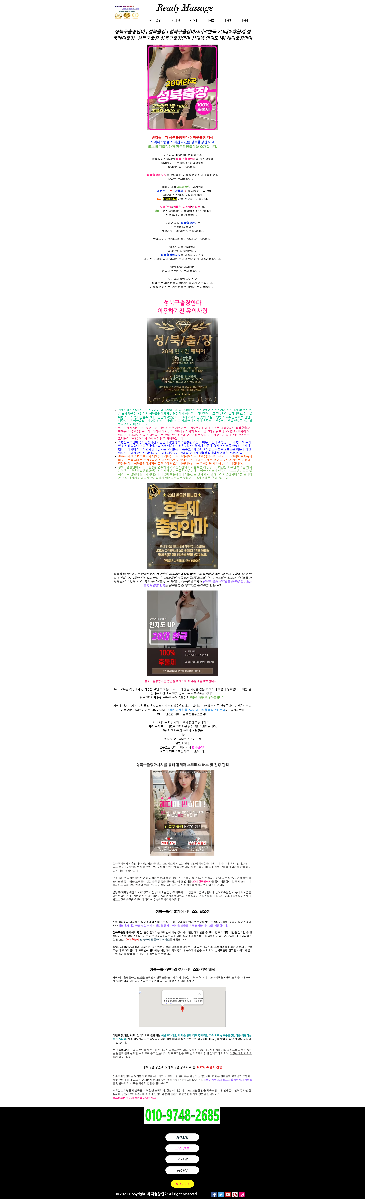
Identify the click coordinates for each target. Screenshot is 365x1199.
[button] (193, 20)
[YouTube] (228, 1194)
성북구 (141, 977)
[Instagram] (242, 1194)
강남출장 (218, 431)
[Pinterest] (235, 1194)
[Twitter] (221, 1194)
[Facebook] (214, 1194)
